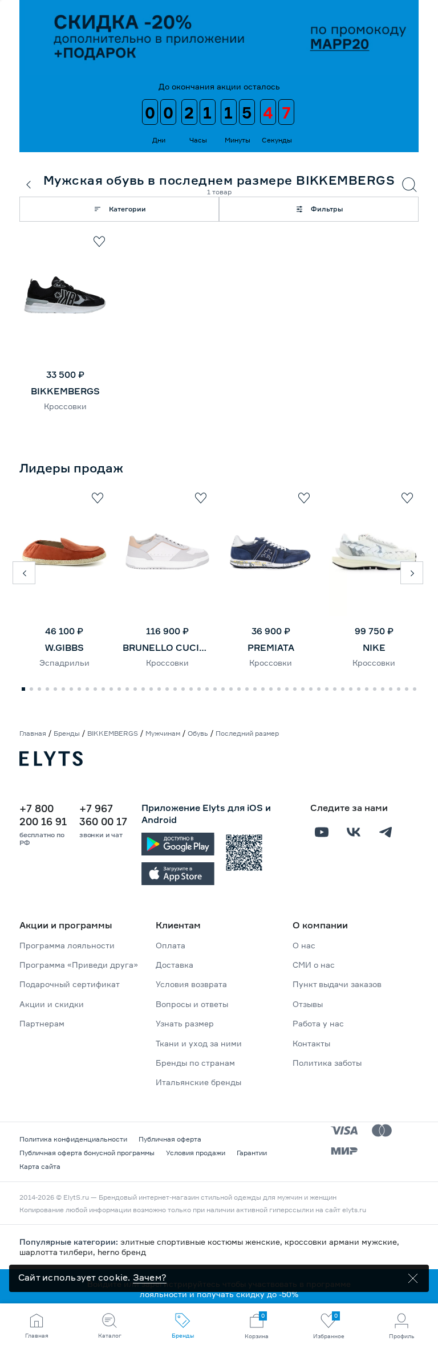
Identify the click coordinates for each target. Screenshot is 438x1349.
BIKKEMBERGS (65, 391)
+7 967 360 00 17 (103, 814)
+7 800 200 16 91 (43, 814)
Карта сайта (39, 1166)
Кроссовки (65, 406)
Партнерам (41, 1023)
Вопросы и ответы (192, 1004)
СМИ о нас (314, 964)
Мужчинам (162, 733)
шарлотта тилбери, (58, 1252)
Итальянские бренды (198, 1082)
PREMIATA (271, 647)
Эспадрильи (64, 662)
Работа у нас (318, 1023)
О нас (304, 945)
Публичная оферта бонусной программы (87, 1152)
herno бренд (122, 1252)
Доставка (174, 964)
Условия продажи (195, 1152)
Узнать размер (185, 1023)
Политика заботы (327, 1062)
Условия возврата (191, 984)
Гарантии (252, 1152)
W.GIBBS (64, 647)
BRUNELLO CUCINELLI (167, 647)
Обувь (198, 733)
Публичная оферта (170, 1139)
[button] (24, 572)
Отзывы (308, 1004)
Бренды (67, 733)
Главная (32, 733)
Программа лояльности (67, 945)
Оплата (170, 945)
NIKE (374, 647)
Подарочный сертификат (69, 984)
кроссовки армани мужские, (342, 1241)
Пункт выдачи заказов (337, 984)
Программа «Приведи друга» (78, 964)
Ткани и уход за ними (199, 1043)
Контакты (311, 1043)
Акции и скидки (51, 1004)
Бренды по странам (195, 1062)
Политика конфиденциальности (73, 1139)
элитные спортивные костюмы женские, (202, 1241)
